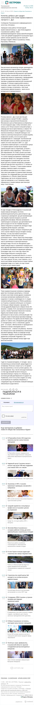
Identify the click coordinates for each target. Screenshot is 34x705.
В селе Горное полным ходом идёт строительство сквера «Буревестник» (20, 552)
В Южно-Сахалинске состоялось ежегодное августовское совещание (19, 622)
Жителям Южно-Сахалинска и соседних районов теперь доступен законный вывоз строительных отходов (20, 530)
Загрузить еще (19, 668)
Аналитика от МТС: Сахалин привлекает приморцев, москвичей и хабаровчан (19, 486)
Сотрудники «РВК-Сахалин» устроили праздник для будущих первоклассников (20, 599)
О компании (12, 678)
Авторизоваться (19, 402)
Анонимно (7, 402)
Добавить (5, 422)
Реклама (4, 678)
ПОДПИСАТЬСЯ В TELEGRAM (12, 393)
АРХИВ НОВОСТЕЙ (24, 678)
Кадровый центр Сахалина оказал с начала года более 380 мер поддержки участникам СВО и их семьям (20, 465)
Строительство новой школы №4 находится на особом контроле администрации (18, 577)
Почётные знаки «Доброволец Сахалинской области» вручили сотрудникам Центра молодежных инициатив (19, 646)
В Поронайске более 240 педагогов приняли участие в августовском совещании (19, 440)
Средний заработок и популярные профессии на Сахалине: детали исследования (19, 508)
